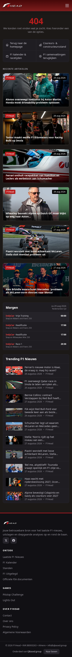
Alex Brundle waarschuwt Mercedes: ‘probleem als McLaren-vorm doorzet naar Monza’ (34, 291)
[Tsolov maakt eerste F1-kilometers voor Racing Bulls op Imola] (36, 128)
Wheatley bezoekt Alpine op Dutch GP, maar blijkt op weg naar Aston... (36, 215)
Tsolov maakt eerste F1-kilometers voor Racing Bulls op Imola (34, 139)
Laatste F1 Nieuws (13, 557)
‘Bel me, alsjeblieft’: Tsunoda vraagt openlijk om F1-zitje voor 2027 (43, 466)
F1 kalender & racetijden (18, 56)
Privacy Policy (10, 626)
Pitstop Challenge (13, 594)
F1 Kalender (10, 562)
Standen (8, 568)
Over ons (8, 621)
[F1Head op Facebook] (13, 540)
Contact (7, 615)
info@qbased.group (57, 645)
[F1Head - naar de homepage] (12, 5)
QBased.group (34, 651)
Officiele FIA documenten (17, 579)
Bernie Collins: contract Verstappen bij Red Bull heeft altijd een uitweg (42, 397)
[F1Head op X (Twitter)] (6, 540)
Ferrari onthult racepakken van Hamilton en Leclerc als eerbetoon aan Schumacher (32, 177)
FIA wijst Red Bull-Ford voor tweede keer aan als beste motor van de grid (41, 411)
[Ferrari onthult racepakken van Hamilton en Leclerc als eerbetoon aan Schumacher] (36, 166)
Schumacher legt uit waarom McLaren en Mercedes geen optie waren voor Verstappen (42, 424)
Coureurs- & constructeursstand (54, 44)
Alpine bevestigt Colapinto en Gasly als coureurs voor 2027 (42, 494)
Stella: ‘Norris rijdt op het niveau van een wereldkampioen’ (39, 438)
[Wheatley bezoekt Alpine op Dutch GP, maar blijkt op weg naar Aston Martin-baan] (36, 204)
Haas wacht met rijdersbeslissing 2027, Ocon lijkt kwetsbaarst (41, 480)
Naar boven (51, 651)
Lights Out (9, 600)
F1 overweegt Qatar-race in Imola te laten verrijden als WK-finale (40, 383)
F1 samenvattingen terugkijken (54, 56)
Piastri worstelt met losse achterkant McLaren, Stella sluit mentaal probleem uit (34, 253)
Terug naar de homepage (18, 44)
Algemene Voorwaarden (17, 632)
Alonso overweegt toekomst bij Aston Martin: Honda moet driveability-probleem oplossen (33, 101)
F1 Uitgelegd (10, 573)
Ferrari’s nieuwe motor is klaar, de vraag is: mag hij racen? (42, 369)
